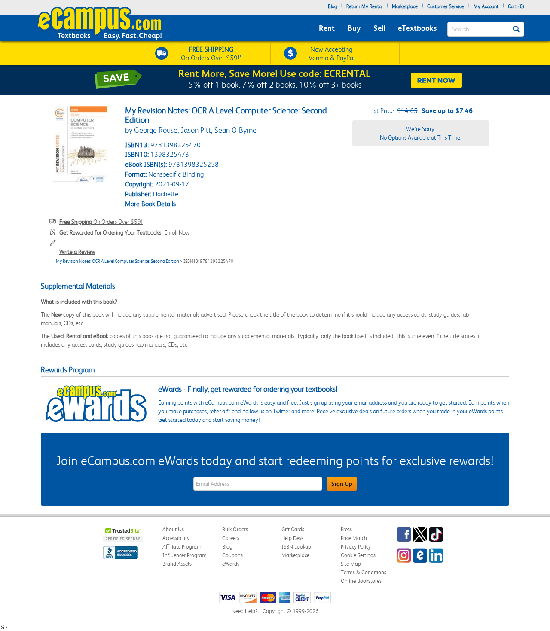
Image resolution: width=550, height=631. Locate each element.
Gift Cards (292, 529)
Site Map (351, 564)
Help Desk (292, 538)
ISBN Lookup (296, 546)
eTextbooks (417, 28)
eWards (230, 564)
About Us (173, 529)
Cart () (516, 6)
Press (346, 529)
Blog (332, 6)
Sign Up (341, 483)
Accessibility (175, 538)
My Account (486, 6)
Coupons (232, 555)
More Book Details (150, 204)
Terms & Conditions (363, 572)
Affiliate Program (182, 546)
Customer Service (445, 6)
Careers (230, 538)
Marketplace (405, 6)
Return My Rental (364, 6)
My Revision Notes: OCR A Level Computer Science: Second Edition (117, 261)
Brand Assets (177, 564)
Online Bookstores (361, 581)
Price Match (354, 538)
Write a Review (77, 251)
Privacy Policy (356, 546)
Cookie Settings (358, 555)
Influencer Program (184, 555)
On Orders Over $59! (101, 221)
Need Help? (244, 611)
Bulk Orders (235, 529)
